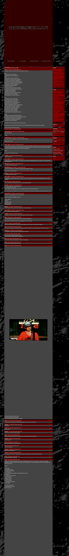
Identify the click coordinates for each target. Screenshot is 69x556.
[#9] (51, 176)
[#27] (51, 431)
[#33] (51, 452)
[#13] (51, 206)
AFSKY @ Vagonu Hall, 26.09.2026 (57, 82)
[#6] (51, 163)
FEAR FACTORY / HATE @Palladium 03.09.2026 (57, 70)
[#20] (51, 233)
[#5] (51, 158)
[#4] (51, 155)
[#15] (51, 213)
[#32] (51, 449)
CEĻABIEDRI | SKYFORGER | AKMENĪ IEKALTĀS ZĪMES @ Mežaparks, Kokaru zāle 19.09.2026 (58, 78)
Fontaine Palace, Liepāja (58, 109)
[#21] (51, 238)
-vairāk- (54, 87)
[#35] (51, 459)
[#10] (51, 181)
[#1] (51, 131)
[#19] (51, 230)
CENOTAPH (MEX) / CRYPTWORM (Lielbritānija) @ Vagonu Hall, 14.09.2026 (58, 73)
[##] (51, 69)
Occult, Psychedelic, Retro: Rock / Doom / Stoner (58, 107)
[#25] (51, 424)
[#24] (51, 420)
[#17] (51, 223)
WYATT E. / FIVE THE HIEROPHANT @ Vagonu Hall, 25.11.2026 (58, 95)
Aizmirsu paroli (55, 135)
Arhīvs (54, 158)
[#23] (51, 245)
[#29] (51, 438)
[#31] (51, 445)
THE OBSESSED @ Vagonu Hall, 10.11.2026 (58, 85)
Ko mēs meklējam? (56, 144)
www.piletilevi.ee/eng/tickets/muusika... (12, 142)
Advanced (55, 143)
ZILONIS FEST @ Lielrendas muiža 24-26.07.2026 (58, 120)
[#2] (51, 137)
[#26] (51, 427)
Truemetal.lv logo (56, 159)
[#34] (51, 456)
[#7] (51, 167)
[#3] (51, 144)
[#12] (51, 193)
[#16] (51, 217)
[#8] (51, 173)
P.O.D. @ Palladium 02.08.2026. (56, 112)
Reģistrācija (55, 133)
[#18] (51, 226)
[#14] (51, 210)
